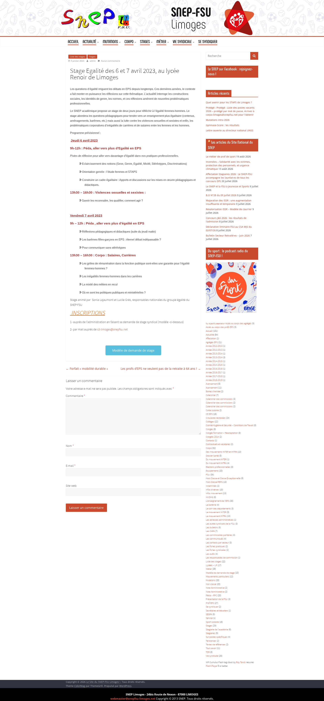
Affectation (211, 338)
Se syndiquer (212, 607)
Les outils (210, 554)
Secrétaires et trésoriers (217, 610)
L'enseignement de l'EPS (217, 501)
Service (209, 618)
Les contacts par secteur (217, 542)
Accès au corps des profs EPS (220, 327)
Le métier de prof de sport (221, 156)
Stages (92, 56)
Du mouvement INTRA (216, 463)
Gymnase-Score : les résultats (222, 125)
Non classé (211, 584)
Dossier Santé (212, 455)
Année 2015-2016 (214, 369)
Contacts (210, 440)
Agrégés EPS (212, 342)
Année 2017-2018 (214, 376)
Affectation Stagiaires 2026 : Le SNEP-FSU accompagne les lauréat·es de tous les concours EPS (229, 177)
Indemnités (211, 486)
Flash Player (211, 666)
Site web (71, 486)
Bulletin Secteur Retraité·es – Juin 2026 (228, 235)
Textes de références (215, 644)
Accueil (209, 331)
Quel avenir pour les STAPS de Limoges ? (229, 102)
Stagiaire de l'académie (217, 629)
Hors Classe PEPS (214, 482)
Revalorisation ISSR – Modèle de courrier (229, 209)
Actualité (210, 334)
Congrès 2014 (212, 437)
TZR (208, 652)
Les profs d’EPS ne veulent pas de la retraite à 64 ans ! (161, 369)
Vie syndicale (212, 656)
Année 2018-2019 (214, 380)
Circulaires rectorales (215, 418)
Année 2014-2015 (214, 361)
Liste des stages (77, 56)
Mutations (210, 580)
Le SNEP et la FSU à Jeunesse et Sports (227, 186)
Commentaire (75, 396)
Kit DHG (209, 497)
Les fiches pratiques (215, 546)
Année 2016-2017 (214, 372)
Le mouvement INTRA (216, 516)
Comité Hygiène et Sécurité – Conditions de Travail (229, 425)
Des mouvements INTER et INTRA (221, 452)
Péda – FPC (211, 595)
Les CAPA (210, 531)
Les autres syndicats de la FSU (220, 523)
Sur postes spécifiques (216, 637)
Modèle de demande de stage (220, 573)
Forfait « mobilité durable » (87, 369)
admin (93, 60)
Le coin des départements (218, 508)
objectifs (212, 323)
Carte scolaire (212, 410)
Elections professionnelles (218, 467)
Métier (209, 569)
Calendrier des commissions (219, 399)
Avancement (212, 384)
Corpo (209, 448)
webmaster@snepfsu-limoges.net (132, 698)
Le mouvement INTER (216, 512)
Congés (209, 429)
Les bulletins (212, 527)
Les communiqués (214, 539)
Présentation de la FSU (216, 599)
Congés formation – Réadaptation (222, 433)
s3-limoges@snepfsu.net (112, 330)
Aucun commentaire (110, 60)
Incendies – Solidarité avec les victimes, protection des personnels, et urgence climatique (228, 165)
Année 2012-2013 (214, 346)
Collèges (210, 421)
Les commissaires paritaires (219, 535)
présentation (220, 323)
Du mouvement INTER (216, 459)
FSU (208, 474)
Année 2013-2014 (214, 353)
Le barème (211, 505)
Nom (70, 446)
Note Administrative (215, 588)
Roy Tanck (241, 662)
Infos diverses (212, 489)
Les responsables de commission (221, 557)
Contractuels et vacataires (218, 444)
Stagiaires (210, 633)
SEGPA (209, 614)
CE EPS (209, 414)
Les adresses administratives (219, 520)
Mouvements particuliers (217, 576)
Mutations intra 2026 (218, 120)
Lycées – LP (211, 565)
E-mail (70, 466)
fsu (207, 323)
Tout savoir (211, 648)
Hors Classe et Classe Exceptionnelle (223, 478)
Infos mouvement (214, 493)
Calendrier (211, 395)
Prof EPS (210, 603)
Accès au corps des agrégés (238, 323)
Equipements (212, 471)
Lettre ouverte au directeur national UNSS (229, 130)
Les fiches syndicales (216, 550)
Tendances (211, 641)
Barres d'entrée (213, 391)
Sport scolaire (212, 622)
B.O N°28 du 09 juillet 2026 (221, 195)
